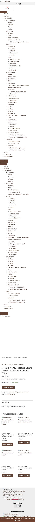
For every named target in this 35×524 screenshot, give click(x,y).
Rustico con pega (15, 128)
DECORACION (10, 72)
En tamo (12, 89)
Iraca (9, 57)
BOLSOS (8, 44)
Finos (9, 117)
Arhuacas (10, 33)
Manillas (10, 29)
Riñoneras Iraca (12, 102)
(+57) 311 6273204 (8, 495)
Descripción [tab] (5, 402)
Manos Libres (14, 53)
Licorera (10, 68)
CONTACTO (7, 154)
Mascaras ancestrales (14, 87)
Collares (10, 27)
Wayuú (10, 35)
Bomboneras (11, 78)
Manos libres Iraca (15, 65)
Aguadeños (11, 113)
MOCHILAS (9, 31)
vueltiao (10, 122)
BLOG (6, 152)
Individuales (11, 83)
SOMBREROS (10, 104)
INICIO (6, 14)
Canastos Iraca (14, 61)
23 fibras (10, 111)
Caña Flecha (11, 46)
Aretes (10, 22)
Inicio (3, 357)
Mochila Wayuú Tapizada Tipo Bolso (18, 42)
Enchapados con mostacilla (18, 91)
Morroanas (11, 145)
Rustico (12, 126)
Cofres (10, 81)
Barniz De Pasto (12, 76)
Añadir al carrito (8, 387)
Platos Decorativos (13, 98)
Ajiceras (10, 74)
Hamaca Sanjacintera (14, 141)
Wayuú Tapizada (22, 357)
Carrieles (12, 50)
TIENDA (6, 16)
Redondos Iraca (12, 130)
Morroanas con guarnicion (17, 148)
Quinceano (13, 124)
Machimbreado (12, 119)
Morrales (12, 55)
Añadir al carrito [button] (7, 444)
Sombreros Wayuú (13, 132)
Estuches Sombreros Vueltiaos (17, 115)
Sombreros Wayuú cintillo (17, 135)
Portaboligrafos (12, 100)
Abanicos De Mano (15, 59)
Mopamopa (13, 94)
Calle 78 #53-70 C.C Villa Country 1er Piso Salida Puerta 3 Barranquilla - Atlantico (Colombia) (14, 492)
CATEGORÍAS (8, 18)
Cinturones (11, 24)
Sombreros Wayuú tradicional (18, 137)
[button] (17, 3)
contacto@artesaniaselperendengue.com (13, 498)
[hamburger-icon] (3, 12)
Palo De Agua (12, 96)
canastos (12, 48)
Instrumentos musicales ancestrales (18, 85)
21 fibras (10, 109)
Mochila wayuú (11, 394)
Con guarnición (14, 143)
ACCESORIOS (10, 20)
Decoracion (13, 63)
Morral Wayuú (12, 70)
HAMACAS (9, 139)
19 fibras (10, 107)
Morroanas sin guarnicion (17, 150)
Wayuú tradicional (13, 37)
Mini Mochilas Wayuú (14, 40)
